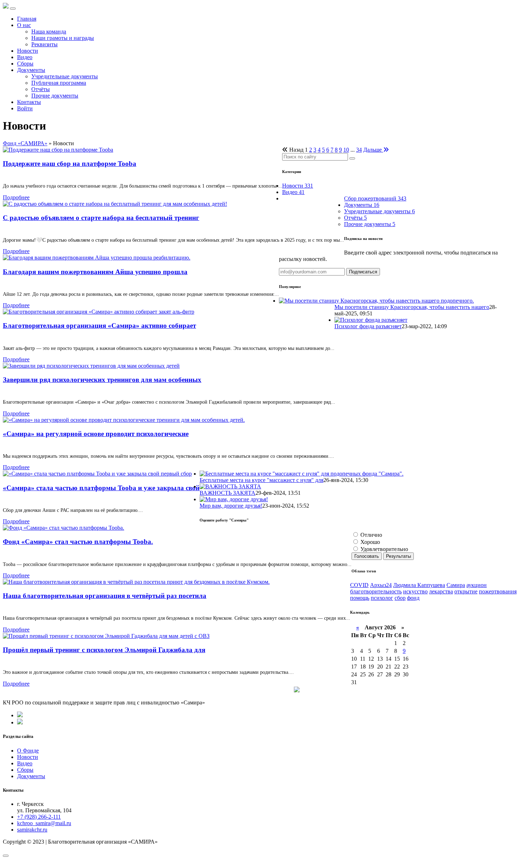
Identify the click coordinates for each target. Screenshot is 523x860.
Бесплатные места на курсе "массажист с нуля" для (261, 480)
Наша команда (48, 31)
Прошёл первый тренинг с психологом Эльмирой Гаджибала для (104, 650)
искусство (415, 591)
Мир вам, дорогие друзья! (231, 506)
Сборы (25, 64)
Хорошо (369, 542)
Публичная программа (58, 83)
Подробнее (16, 197)
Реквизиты (44, 44)
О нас (24, 25)
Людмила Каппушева (419, 585)
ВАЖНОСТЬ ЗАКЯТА (227, 493)
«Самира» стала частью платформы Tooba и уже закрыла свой (101, 488)
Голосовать (366, 556)
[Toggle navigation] (13, 8)
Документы (31, 70)
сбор (400, 598)
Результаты (398, 556)
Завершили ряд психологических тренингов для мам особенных (102, 379)
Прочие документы (54, 96)
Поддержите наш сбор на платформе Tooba (69, 163)
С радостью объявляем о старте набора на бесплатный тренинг (101, 217)
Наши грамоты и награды (62, 38)
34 (359, 150)
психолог (382, 598)
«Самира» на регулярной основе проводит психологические (96, 433)
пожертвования (498, 591)
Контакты (29, 102)
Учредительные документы (64, 76)
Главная (26, 19)
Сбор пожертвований (375, 198)
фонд (413, 598)
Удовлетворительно (383, 549)
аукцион (476, 585)
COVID (359, 585)
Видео (24, 57)
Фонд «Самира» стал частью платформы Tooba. (78, 541)
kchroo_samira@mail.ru (44, 823)
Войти (25, 108)
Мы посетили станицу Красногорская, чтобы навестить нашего (411, 307)
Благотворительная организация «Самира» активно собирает (99, 325)
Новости (27, 51)
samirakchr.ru (32, 830)
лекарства (441, 591)
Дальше (373, 150)
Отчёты (40, 89)
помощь (359, 598)
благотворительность (376, 591)
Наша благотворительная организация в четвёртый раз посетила (104, 595)
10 (346, 150)
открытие (465, 591)
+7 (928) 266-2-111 (39, 817)
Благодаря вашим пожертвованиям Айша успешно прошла (95, 272)
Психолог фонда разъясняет (368, 326)
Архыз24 (381, 585)
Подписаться (363, 271)
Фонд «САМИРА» (25, 143)
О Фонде (28, 751)
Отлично (370, 535)
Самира (456, 585)
